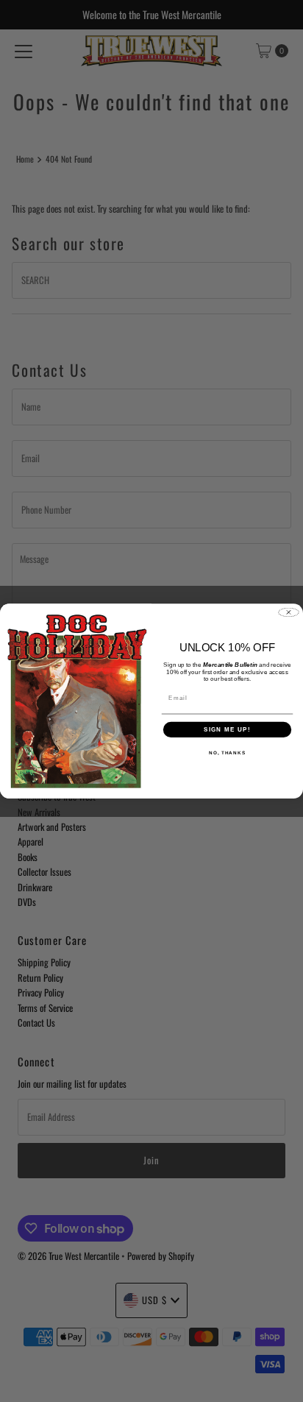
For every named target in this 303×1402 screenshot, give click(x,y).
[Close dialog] (288, 612)
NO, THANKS (227, 752)
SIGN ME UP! (227, 729)
